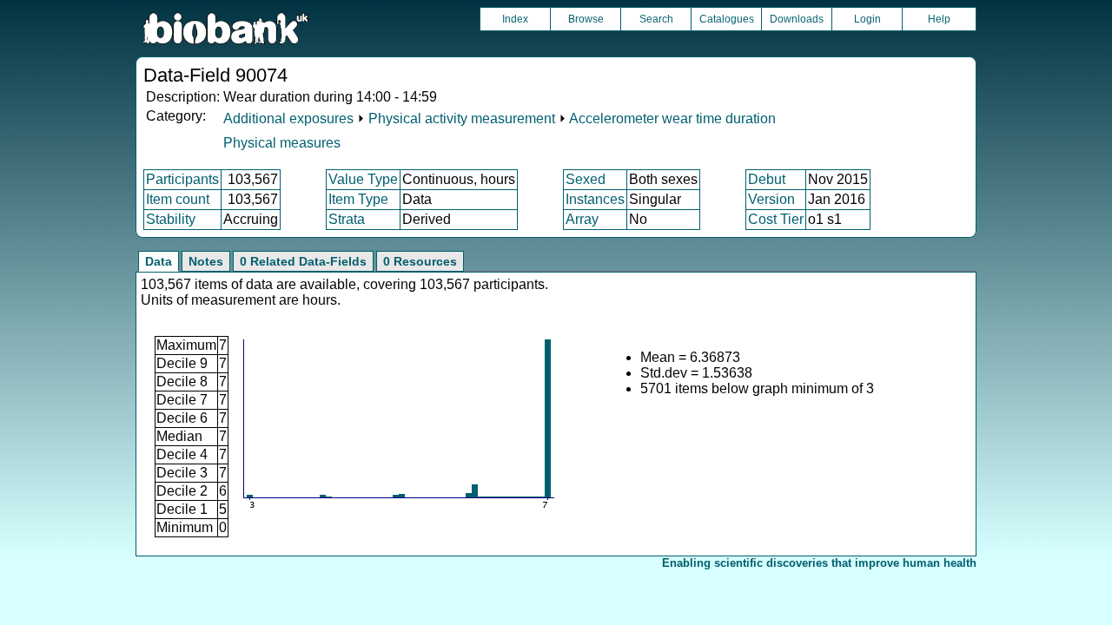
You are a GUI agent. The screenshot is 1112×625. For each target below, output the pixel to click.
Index (515, 19)
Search (656, 19)
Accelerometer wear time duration (672, 118)
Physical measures (282, 142)
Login (867, 19)
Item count (177, 199)
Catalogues (726, 19)
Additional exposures (288, 118)
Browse (586, 19)
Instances (595, 199)
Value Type (363, 179)
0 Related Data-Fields (303, 261)
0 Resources (420, 261)
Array (582, 219)
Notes (206, 261)
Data (158, 261)
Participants (182, 179)
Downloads (797, 19)
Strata (346, 219)
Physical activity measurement (461, 118)
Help (939, 19)
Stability (170, 219)
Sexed (586, 179)
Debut (766, 179)
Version (771, 199)
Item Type (358, 199)
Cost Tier (776, 219)
